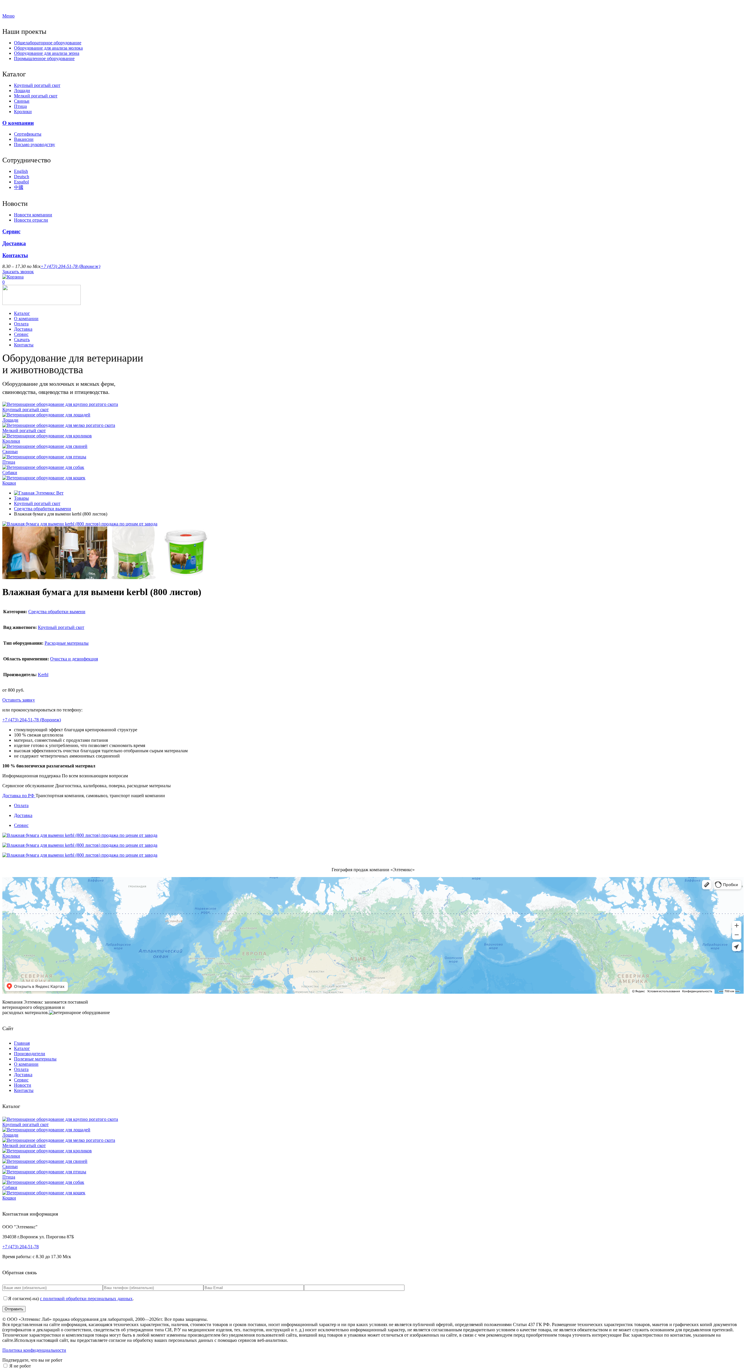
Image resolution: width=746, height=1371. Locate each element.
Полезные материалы (35, 1058)
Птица (20, 106)
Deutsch (21, 176)
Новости (22, 1085)
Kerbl (43, 674)
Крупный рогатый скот (37, 85)
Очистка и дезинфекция (74, 658)
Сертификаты (27, 134)
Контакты (15, 255)
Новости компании (33, 214)
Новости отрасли (31, 220)
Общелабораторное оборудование (47, 42)
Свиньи (21, 101)
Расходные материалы (67, 643)
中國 (18, 187)
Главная (22, 1043)
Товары (21, 498)
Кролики (23, 111)
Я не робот (20, 1365)
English (21, 171)
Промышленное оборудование (44, 58)
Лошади (22, 90)
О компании (18, 123)
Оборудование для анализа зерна (46, 53)
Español (21, 181)
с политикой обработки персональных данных (86, 1298)
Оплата (21, 323)
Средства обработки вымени (42, 508)
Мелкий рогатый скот (35, 95)
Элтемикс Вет (49, 492)
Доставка (14, 243)
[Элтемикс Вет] (41, 303)
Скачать (22, 339)
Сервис (11, 231)
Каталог (22, 313)
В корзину (46, 699)
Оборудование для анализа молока (48, 47)
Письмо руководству (34, 144)
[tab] (379, 805)
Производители (29, 1053)
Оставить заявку (18, 699)
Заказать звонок (18, 271)
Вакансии (24, 139)
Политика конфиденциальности (34, 1350)
